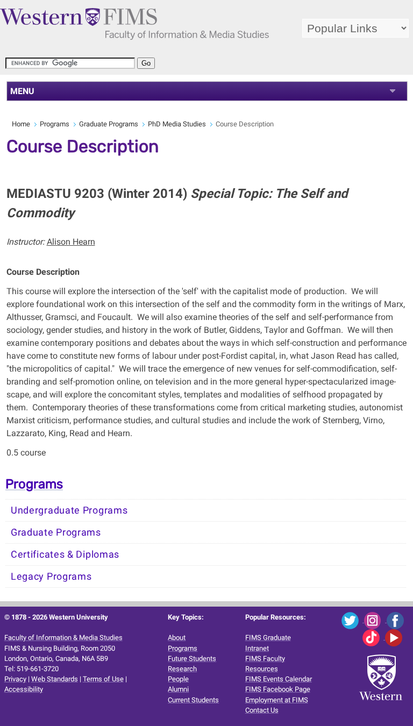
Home (21, 124)
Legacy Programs (51, 576)
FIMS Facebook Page (277, 689)
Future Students (192, 658)
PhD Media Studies (177, 124)
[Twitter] (352, 620)
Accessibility (23, 689)
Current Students (193, 700)
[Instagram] (375, 620)
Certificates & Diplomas (65, 554)
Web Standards (54, 679)
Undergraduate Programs (69, 510)
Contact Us (262, 710)
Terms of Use (103, 679)
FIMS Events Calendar (278, 679)
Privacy (15, 679)
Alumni (178, 689)
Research (182, 669)
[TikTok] (373, 637)
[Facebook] (397, 620)
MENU (22, 91)
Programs (54, 124)
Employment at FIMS (276, 700)
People (178, 679)
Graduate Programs (108, 124)
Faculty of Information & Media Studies (63, 638)
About (177, 638)
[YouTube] (395, 637)
